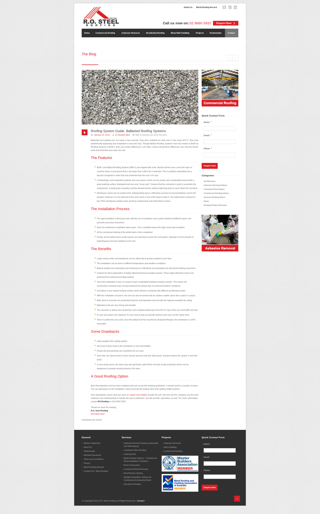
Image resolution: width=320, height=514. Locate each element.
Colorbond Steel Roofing (135, 450)
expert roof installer (138, 395)
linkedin (236, 8)
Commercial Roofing (173, 451)
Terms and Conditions (94, 459)
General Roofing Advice (214, 197)
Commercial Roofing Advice (216, 193)
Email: (207, 135)
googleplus (230, 8)
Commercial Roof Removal (136, 469)
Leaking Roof (130, 454)
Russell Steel (124, 135)
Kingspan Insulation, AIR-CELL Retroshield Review (235, 58)
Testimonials (89, 451)
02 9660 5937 (201, 23)
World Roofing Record (94, 467)
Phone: (208, 148)
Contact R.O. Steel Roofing (96, 471)
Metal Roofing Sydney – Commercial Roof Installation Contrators (140, 459)
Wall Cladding (170, 447)
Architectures (210, 181)
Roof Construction (132, 465)
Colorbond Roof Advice (214, 189)
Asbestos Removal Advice (215, 185)
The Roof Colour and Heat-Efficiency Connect (229, 58)
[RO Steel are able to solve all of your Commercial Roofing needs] (220, 88)
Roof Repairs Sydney (133, 473)
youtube (225, 8)
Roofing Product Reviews (215, 205)
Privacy (87, 463)
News (206, 201)
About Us (88, 447)
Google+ (141, 501)
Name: (208, 122)
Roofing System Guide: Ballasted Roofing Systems (128, 131)
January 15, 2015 (102, 135)
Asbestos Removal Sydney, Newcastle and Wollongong (141, 444)
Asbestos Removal (172, 443)
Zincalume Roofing (132, 484)
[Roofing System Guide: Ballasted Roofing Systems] (140, 97)
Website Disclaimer (92, 455)
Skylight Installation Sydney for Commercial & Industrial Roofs (137, 478)
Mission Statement (92, 443)
